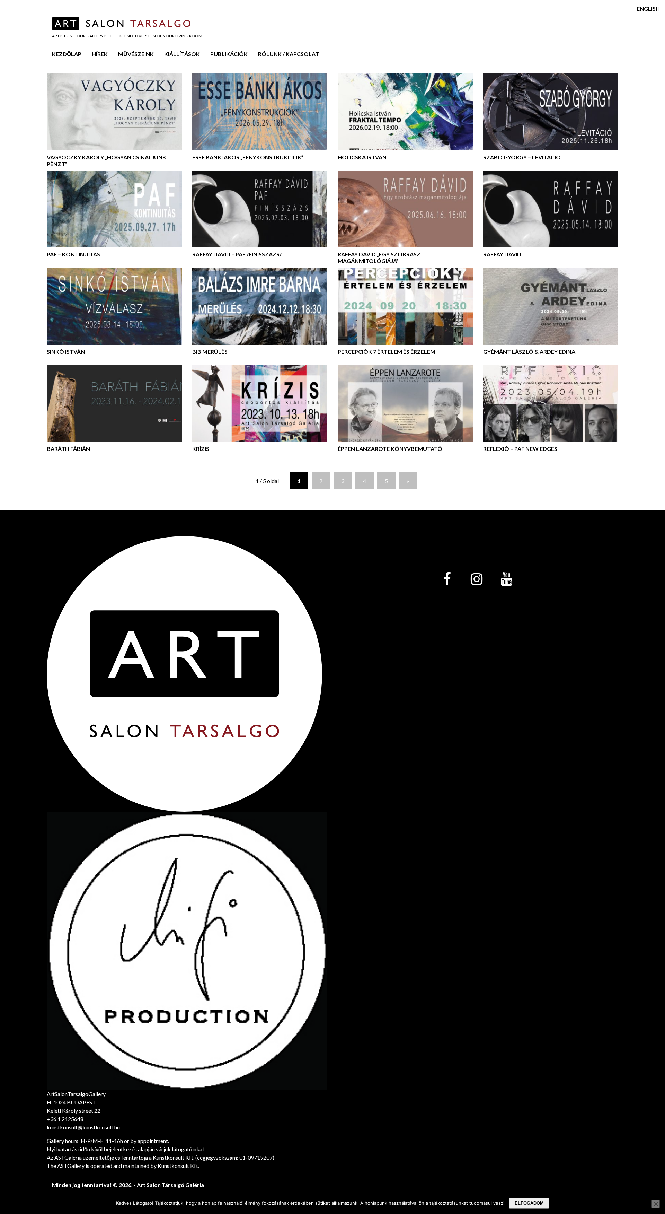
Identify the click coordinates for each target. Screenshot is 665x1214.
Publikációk (229, 54)
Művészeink (136, 54)
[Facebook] (446, 579)
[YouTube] (506, 579)
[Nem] (655, 1204)
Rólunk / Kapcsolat (288, 54)
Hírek (100, 54)
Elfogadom (529, 1203)
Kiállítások (182, 54)
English (648, 8)
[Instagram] (476, 579)
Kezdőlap (66, 54)
